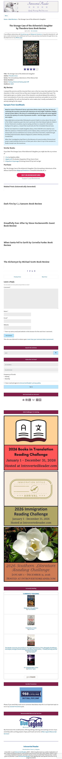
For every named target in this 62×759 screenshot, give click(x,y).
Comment (7, 287)
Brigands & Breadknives (31, 608)
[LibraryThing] (29, 400)
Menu (6, 16)
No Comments (34, 31)
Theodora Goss (13, 76)
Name (6, 311)
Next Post (44, 276)
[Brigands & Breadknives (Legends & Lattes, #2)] (31, 601)
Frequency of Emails (10, 375)
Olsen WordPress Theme (28, 749)
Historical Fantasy (18, 82)
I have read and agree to (23, 383)
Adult (12, 84)
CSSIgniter (37, 749)
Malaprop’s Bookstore (23, 170)
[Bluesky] (33, 400)
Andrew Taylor (32, 669)
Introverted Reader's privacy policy (30, 383)
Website (6, 325)
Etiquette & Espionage (12, 161)
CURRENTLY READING (31, 593)
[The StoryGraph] (26, 400)
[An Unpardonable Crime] (31, 660)
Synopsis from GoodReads (14, 104)
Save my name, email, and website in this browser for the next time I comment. (28, 332)
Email (6, 318)
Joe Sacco (31, 629)
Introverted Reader (31, 747)
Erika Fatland (31, 652)
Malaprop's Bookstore (36, 34)
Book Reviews (13, 19)
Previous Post (17, 276)
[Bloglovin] (37, 400)
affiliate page (19, 38)
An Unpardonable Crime (31, 667)
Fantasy (10, 82)
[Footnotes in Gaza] (31, 620)
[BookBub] (40, 400)
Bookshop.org (24, 34)
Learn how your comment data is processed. (40, 339)
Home (5, 19)
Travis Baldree (32, 609)
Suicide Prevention (15, 706)
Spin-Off (26, 82)
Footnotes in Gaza (31, 628)
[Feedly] (23, 400)
